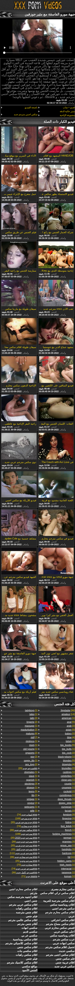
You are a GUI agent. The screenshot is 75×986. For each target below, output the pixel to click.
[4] (71, 737)
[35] (28, 768)
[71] (30, 876)
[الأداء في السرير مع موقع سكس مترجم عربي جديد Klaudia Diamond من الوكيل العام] (19, 140)
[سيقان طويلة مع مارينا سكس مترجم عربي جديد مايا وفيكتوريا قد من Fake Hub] (19, 293)
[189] (26, 818)
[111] (24, 853)
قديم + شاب (69, 107)
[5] (71, 722)
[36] (68, 710)
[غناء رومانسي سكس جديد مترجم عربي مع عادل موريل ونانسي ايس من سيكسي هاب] (56, 676)
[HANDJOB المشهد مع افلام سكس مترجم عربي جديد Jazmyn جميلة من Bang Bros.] (56, 140)
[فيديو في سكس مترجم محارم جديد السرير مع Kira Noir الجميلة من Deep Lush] (56, 523)
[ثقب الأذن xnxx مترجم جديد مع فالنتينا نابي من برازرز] (56, 293)
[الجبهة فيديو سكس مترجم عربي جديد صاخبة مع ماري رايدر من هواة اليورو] (19, 561)
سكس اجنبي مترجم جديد (26, 114)
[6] (32, 733)
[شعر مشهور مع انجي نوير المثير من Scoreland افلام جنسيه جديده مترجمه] (56, 637)
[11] (71, 857)
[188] (26, 834)
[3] (69, 814)
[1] (68, 718)
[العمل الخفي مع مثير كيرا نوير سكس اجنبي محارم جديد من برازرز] (56, 599)
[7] (34, 737)
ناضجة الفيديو (31, 107)
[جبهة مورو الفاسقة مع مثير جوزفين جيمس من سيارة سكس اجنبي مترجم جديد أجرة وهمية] (19, 637)
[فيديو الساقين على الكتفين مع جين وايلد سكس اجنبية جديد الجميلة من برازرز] (56, 369)
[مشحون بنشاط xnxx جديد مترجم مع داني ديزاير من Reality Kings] (19, 599)
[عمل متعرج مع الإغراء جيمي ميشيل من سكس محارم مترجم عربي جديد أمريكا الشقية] (19, 178)
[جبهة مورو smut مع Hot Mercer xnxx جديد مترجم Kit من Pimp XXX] (56, 561)
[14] (68, 714)
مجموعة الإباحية (67, 115)
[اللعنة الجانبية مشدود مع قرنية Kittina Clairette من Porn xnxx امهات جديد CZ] (56, 484)
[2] (71, 725)
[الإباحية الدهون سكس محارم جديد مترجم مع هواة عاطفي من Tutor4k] (19, 369)
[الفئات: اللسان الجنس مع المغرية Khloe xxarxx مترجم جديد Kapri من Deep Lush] (56, 408)
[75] (27, 864)
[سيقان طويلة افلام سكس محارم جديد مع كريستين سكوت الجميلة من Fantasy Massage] (19, 331)
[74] (27, 814)
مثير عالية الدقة (67, 111)
